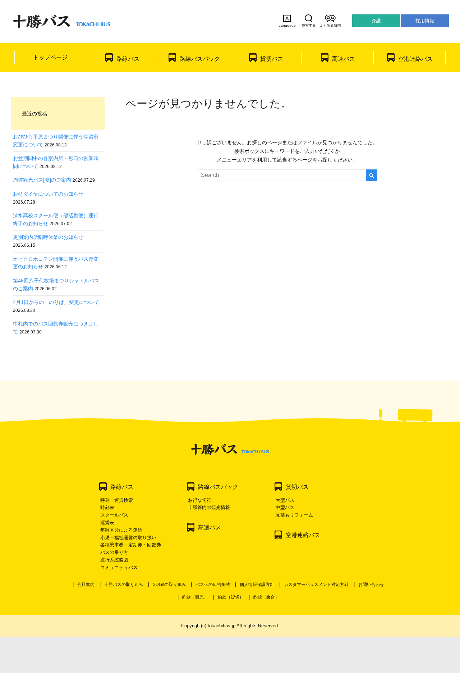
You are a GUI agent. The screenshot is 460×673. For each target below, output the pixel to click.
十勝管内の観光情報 (209, 507)
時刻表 (107, 507)
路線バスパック (200, 59)
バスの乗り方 (114, 552)
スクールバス (114, 515)
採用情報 (424, 20)
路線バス (127, 59)
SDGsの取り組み (169, 584)
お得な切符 (199, 500)
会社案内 (86, 584)
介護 (376, 20)
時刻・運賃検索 (116, 500)
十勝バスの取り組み (123, 584)
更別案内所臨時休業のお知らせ (48, 237)
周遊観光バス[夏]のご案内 (42, 180)
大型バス (285, 500)
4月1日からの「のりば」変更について (56, 302)
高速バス (343, 59)
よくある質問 (330, 25)
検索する (309, 25)
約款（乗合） (266, 597)
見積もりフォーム (294, 515)
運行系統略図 (114, 560)
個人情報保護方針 (257, 584)
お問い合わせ (371, 584)
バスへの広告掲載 (213, 584)
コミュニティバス (119, 567)
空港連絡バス (415, 59)
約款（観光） (195, 597)
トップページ (50, 57)
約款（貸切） (231, 597)
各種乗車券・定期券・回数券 (130, 544)
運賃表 (107, 522)
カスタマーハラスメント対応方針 (316, 584)
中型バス (285, 507)
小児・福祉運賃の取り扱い (128, 537)
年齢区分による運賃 (121, 530)
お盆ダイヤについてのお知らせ (48, 194)
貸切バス (271, 59)
